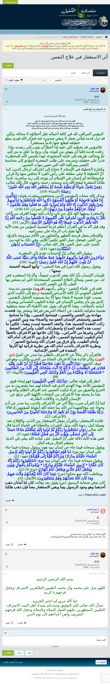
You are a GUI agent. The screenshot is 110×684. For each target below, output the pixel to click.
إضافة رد (7, 653)
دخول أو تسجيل (11, 2)
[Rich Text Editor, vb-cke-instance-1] (55, 641)
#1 (5, 109)
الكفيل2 (102, 662)
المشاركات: (94, 102)
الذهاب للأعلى (8, 662)
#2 (5, 530)
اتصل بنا (19, 662)
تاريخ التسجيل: (93, 100)
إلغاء (29, 653)
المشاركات (100, 73)
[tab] (100, 72)
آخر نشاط (86, 73)
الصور (73, 73)
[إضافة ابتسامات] (5, 633)
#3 (5, 574)
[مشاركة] (7, 102)
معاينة (19, 653)
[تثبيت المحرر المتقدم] (11, 633)
